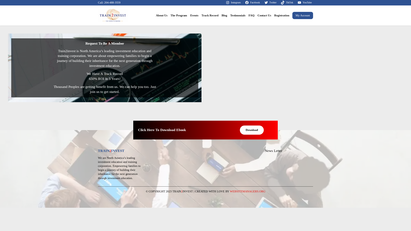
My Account (303, 15)
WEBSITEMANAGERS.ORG (247, 191)
